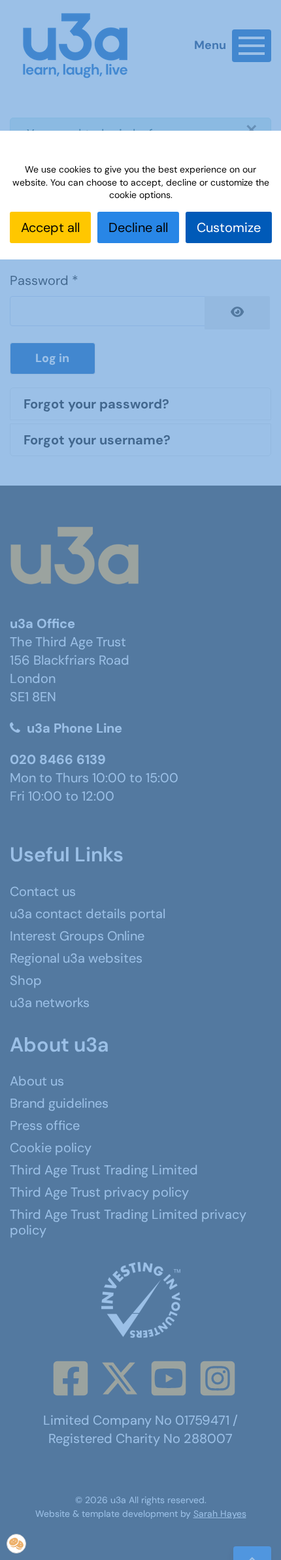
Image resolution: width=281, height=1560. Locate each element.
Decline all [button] (138, 227)
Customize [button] (229, 227)
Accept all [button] (50, 227)
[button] (16, 1543)
